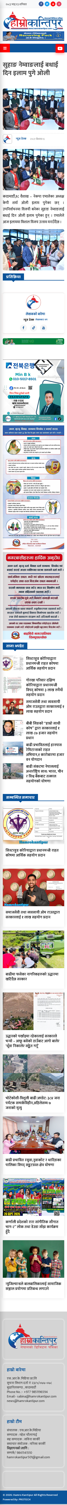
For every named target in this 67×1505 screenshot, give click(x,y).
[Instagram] (59, 4)
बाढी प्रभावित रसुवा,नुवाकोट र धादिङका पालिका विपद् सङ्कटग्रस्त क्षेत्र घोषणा (33, 1162)
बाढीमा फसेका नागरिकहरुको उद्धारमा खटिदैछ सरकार (32, 976)
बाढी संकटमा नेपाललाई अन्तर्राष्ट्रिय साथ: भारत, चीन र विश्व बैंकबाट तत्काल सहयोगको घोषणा (44, 773)
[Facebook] (41, 4)
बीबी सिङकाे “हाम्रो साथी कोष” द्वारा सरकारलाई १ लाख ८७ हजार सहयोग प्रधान (43, 730)
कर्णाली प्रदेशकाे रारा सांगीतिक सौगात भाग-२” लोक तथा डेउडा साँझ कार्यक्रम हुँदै (32, 1227)
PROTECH (25, 1499)
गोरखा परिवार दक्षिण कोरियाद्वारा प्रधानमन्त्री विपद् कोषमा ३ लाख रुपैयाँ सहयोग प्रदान (44, 687)
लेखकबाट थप (41, 320)
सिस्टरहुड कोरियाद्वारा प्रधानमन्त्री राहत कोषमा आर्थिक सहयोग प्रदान (42, 663)
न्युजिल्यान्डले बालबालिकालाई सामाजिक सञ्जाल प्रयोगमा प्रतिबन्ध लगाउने (33, 1286)
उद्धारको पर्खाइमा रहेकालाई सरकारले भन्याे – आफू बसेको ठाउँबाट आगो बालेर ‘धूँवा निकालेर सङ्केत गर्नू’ (32, 1041)
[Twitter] (47, 4)
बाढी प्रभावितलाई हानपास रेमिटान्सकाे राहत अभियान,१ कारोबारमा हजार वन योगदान (45, 752)
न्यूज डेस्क (21, 139)
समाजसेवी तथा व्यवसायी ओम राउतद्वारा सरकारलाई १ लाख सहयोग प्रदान (45, 707)
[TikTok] (33, 328)
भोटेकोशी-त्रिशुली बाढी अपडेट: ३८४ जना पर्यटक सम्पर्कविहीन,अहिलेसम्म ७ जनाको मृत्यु (33, 1103)
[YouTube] (53, 4)
